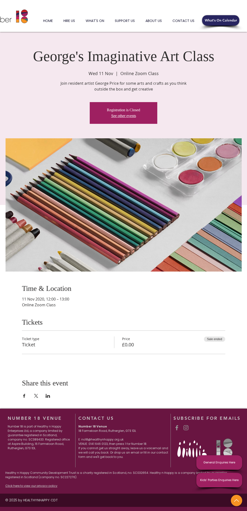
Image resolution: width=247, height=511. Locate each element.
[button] (220, 20)
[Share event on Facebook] (24, 396)
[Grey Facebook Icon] (176, 427)
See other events (123, 116)
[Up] (236, 500)
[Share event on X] (36, 396)
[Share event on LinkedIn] (48, 396)
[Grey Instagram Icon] (186, 427)
